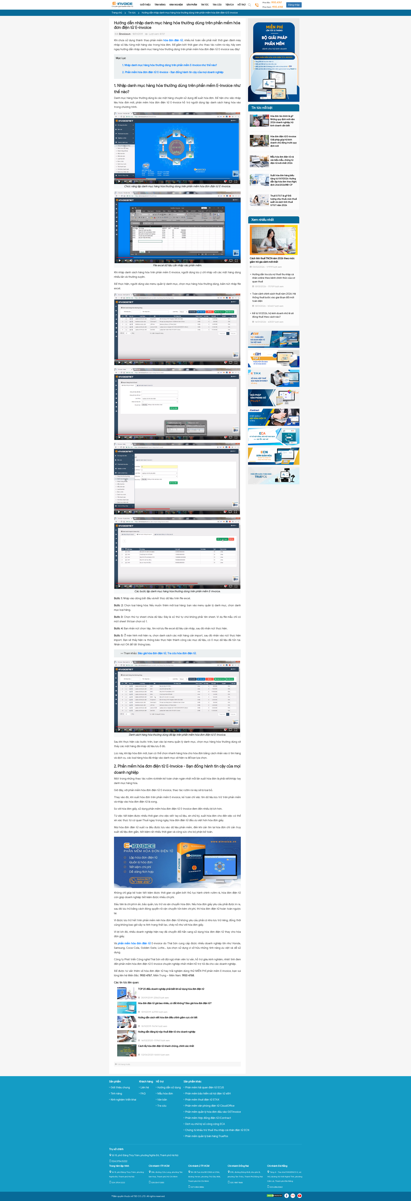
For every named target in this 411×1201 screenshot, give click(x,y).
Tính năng (160, 4)
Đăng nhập (294, 5)
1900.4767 (276, 2)
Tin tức (205, 4)
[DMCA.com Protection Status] (275, 1196)
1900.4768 (277, 7)
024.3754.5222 (119, 1161)
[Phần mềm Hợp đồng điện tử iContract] (273, 417)
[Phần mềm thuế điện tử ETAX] (273, 378)
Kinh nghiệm (176, 4)
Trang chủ (117, 12)
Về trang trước (124, 1064)
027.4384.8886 (197, 1187)
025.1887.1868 (236, 1182)
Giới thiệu (145, 4)
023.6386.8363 (276, 1187)
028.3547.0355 (157, 1182)
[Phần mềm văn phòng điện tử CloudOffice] (273, 397)
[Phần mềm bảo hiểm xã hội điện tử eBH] (273, 358)
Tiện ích (229, 4)
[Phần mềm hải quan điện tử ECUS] (273, 339)
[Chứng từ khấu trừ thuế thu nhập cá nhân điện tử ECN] (273, 456)
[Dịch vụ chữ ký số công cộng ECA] (273, 436)
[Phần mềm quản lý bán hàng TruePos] (273, 475)
